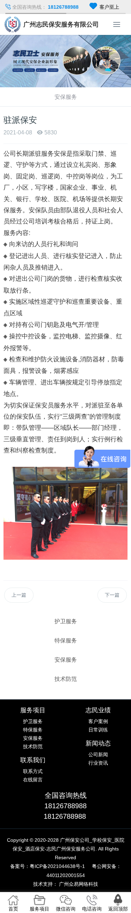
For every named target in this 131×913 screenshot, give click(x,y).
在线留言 (33, 779)
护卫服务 (33, 721)
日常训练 (98, 729)
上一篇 (19, 594)
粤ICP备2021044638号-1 (57, 866)
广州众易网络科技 (78, 884)
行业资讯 (98, 762)
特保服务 (33, 729)
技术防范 (33, 746)
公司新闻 (98, 754)
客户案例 (98, 721)
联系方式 (33, 771)
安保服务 (33, 738)
